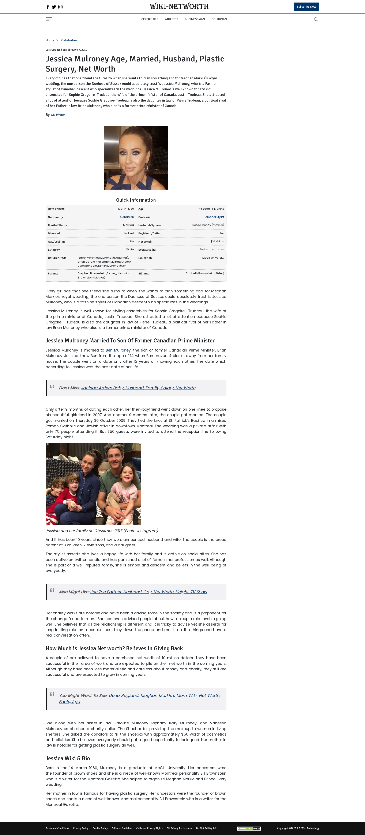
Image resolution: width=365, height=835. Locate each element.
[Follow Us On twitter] (54, 7)
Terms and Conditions (57, 828)
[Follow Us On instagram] (60, 7)
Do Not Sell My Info (206, 828)
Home (50, 40)
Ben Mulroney (118, 350)
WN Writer (57, 115)
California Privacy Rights (149, 828)
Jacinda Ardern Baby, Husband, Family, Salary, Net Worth (138, 388)
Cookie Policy (100, 828)
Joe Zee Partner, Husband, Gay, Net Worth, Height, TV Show (148, 592)
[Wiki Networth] (179, 6)
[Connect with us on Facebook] (48, 7)
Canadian (127, 217)
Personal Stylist (214, 217)
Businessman (195, 19)
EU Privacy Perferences (179, 828)
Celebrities (149, 19)
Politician (219, 19)
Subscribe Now (306, 6)
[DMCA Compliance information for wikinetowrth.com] (249, 828)
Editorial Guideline (122, 828)
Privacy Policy (81, 828)
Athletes (171, 19)
